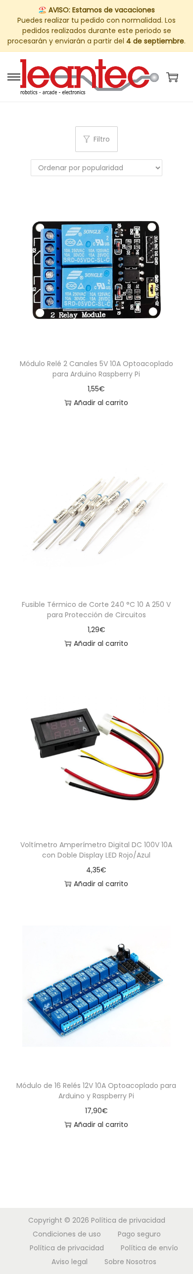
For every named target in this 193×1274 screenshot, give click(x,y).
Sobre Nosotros (130, 1262)
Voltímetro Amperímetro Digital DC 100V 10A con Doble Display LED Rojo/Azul (96, 850)
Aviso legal (69, 1262)
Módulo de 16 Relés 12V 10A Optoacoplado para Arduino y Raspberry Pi (96, 1091)
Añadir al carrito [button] (101, 403)
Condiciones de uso (67, 1234)
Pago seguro (139, 1234)
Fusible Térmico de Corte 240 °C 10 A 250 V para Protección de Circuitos (96, 610)
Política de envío (149, 1248)
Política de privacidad (128, 1220)
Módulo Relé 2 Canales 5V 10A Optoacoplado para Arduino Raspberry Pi (96, 369)
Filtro (102, 139)
